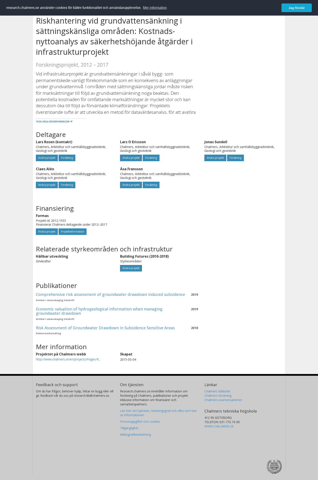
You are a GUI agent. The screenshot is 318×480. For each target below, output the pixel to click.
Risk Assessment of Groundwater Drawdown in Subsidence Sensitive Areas (105, 327)
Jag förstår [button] (297, 8)
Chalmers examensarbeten (223, 400)
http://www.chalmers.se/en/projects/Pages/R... (68, 359)
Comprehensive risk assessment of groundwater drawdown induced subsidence (110, 294)
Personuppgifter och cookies (140, 421)
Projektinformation (72, 231)
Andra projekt (46, 158)
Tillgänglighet (129, 428)
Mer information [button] (155, 8)
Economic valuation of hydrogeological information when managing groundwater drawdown (99, 311)
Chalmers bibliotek (217, 391)
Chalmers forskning (217, 395)
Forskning (67, 158)
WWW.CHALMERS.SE (219, 426)
